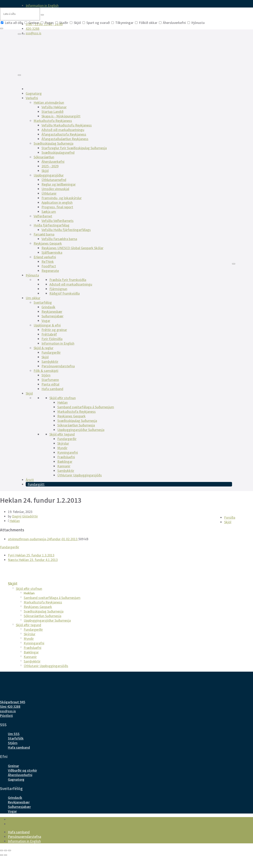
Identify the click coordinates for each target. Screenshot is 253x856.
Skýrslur (63, 443)
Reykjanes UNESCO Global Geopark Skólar (72, 248)
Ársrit (30, 479)
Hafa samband (52, 389)
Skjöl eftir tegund (62, 434)
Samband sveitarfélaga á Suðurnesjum (85, 407)
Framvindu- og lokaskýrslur (62, 198)
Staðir (64, 22)
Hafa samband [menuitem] (19, 832)
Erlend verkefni (45, 257)
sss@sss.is (8, 711)
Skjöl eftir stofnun (62, 398)
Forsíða (229, 517)
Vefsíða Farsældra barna (59, 239)
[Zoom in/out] (9, 850)
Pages (49, 22)
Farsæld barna (44, 234)
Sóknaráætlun (44, 157)
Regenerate (50, 270)
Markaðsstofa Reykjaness (53, 120)
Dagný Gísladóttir (25, 516)
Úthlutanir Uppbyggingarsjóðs (79, 475)
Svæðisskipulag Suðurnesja (53, 143)
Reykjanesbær (52, 311)
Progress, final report (57, 207)
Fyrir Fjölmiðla (52, 339)
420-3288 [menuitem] (32, 28)
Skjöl (77, 22)
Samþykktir (50, 361)
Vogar (46, 320)
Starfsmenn (50, 379)
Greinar (34, 22)
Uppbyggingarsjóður (49, 175)
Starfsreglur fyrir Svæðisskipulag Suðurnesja (74, 148)
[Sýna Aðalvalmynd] (19, 75)
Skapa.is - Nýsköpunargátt (61, 116)
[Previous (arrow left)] (1, 855)
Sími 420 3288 (10, 706)
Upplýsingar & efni (47, 325)
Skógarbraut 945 (12, 702)
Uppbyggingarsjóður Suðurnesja (80, 429)
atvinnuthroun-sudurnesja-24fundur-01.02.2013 (43, 539)
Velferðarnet (43, 216)
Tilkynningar (124, 22)
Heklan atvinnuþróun (49, 102)
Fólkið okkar (148, 22)
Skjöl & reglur (43, 348)
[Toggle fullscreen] (5, 850)
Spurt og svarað (98, 22)
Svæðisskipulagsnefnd (58, 152)
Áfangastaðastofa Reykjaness (64, 134)
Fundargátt (36, 484)
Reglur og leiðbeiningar (59, 184)
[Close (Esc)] (1, 850)
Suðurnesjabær (52, 316)
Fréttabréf (49, 334)
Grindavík (48, 307)
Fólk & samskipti (46, 370)
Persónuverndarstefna (58, 366)
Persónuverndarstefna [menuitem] (24, 836)
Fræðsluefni (66, 457)
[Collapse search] (1, 28)
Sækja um (49, 211)
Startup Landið (52, 111)
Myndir (62, 448)
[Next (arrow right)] (5, 855)
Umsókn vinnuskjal (55, 189)
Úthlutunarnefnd (54, 179)
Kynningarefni (67, 452)
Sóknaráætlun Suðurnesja (76, 425)
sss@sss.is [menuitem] (33, 33)
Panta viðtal (50, 384)
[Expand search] (19, 34)
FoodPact (49, 266)
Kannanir (63, 466)
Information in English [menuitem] (42, 5)
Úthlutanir (49, 193)
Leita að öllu (14, 22)
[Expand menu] (23, 34)
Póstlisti (6, 715)
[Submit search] (42, 14)
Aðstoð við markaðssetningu (63, 129)
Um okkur (33, 298)
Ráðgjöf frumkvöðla (64, 293)
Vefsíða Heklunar (54, 107)
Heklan (62, 402)
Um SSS (14, 734)
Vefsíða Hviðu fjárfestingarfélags (66, 229)
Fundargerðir (51, 352)
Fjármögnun (58, 289)
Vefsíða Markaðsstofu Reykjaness (67, 125)
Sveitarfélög (43, 302)
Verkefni (32, 98)
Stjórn (46, 375)
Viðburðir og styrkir (22, 770)
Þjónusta (198, 22)
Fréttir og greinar (54, 329)
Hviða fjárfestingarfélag (51, 225)
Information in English (58, 343)
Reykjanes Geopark (48, 243)
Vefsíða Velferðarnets (58, 220)
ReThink (48, 261)
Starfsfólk (16, 738)
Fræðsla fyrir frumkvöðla (67, 279)
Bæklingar (64, 461)
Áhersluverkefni (174, 22)
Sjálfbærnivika (52, 252)
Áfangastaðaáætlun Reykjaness (65, 139)
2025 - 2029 (50, 166)
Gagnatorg (34, 93)
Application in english (57, 202)
